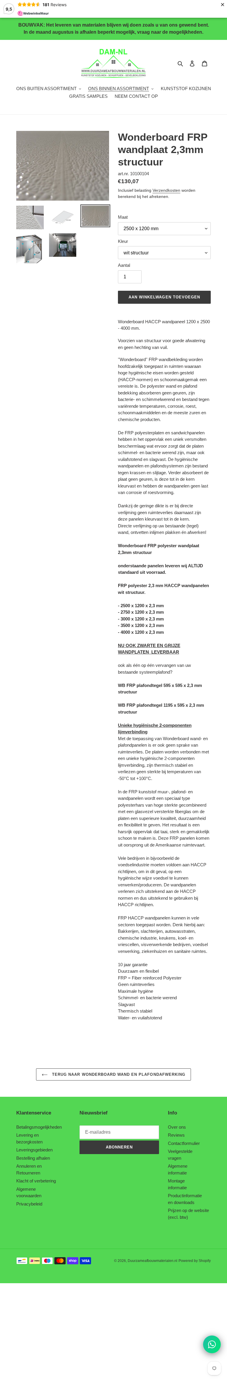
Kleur (123, 241)
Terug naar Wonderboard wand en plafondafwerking (118, 1074)
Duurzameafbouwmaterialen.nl (152, 1261)
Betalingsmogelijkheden (39, 1127)
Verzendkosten (166, 190)
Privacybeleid (29, 1203)
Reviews (176, 1135)
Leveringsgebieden (34, 1149)
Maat (123, 217)
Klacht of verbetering (36, 1180)
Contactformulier (184, 1143)
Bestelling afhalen (33, 1158)
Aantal (124, 265)
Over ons (177, 1127)
